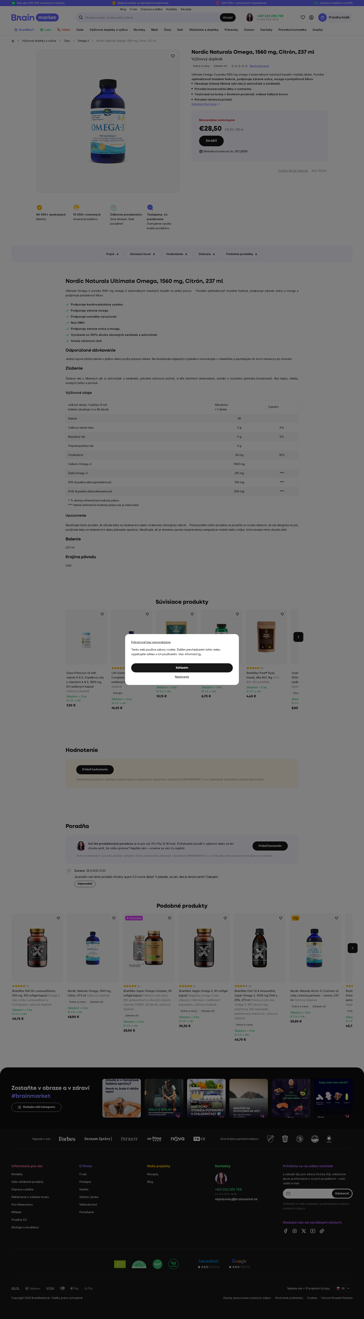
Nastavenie (182, 676)
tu (199, 654)
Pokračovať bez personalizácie (151, 642)
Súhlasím (182, 668)
